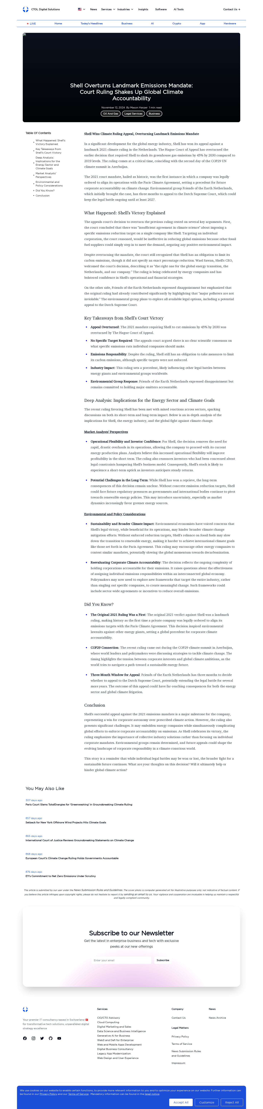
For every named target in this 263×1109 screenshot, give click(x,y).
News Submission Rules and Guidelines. (98, 890)
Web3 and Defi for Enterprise (115, 1040)
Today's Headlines (92, 23)
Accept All (181, 1102)
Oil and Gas (110, 113)
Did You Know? (99, 604)
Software (161, 9)
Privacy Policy (180, 1036)
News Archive (217, 1017)
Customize (206, 1102)
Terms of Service (182, 1043)
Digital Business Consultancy (115, 1049)
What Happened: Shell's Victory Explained (124, 212)
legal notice (152, 1094)
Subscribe (163, 960)
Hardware (230, 23)
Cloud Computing (108, 1022)
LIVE (33, 23)
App (202, 23)
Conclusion (94, 705)
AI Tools (179, 9)
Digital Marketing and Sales (114, 1026)
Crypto (176, 23)
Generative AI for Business (113, 1035)
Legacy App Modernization (114, 1053)
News (93, 9)
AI (152, 23)
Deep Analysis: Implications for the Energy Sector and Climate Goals (149, 400)
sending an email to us (138, 894)
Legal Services (133, 113)
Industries (123, 9)
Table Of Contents (38, 133)
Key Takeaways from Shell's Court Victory (123, 318)
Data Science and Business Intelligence (121, 1031)
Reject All (232, 1102)
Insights (143, 9)
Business (126, 23)
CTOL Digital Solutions (45, 9)
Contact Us (231, 9)
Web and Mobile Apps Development (119, 1044)
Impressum (178, 1063)
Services (106, 9)
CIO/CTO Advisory (108, 1017)
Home (58, 23)
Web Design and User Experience (117, 1058)
